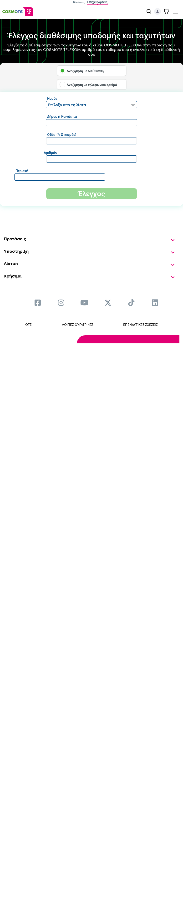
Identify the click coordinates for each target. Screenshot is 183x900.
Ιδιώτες (79, 2)
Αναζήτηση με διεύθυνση (85, 71)
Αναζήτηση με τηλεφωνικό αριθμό (92, 85)
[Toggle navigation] (175, 10)
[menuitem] (38, 302)
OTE (28, 324)
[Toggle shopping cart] (166, 11)
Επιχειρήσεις (97, 2)
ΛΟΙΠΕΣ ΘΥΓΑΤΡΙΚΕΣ (77, 324)
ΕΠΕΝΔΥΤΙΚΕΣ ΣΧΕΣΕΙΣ (140, 324)
